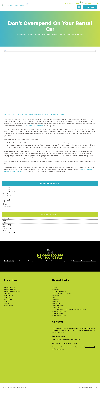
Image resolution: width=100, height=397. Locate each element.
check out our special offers (33, 126)
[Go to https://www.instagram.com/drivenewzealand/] (23, 372)
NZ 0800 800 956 (72, 3)
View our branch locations (84, 261)
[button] (90, 7)
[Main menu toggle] (79, 7)
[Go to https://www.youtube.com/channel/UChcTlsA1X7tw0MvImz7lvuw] (33, 372)
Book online (9, 261)
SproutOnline (93, 387)
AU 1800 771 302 (91, 3)
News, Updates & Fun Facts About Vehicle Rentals (46, 114)
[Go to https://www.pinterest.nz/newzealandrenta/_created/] (28, 372)
